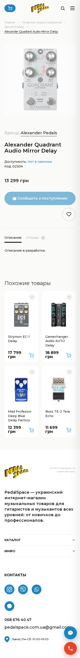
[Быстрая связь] (70, 648)
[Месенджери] (70, 632)
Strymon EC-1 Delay (19, 339)
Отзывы (35, 238)
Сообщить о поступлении (42, 198)
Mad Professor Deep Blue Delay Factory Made (20, 416)
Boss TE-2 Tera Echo (57, 413)
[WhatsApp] (37, 589)
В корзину (31, 355)
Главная (9, 22)
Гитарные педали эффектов (42, 22)
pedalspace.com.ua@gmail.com (37, 627)
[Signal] (9, 606)
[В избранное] (32, 297)
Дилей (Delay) (14, 27)
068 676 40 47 (17, 620)
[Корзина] (10, 8)
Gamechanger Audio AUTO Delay (56, 341)
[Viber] (23, 589)
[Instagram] (9, 589)
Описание (13, 238)
